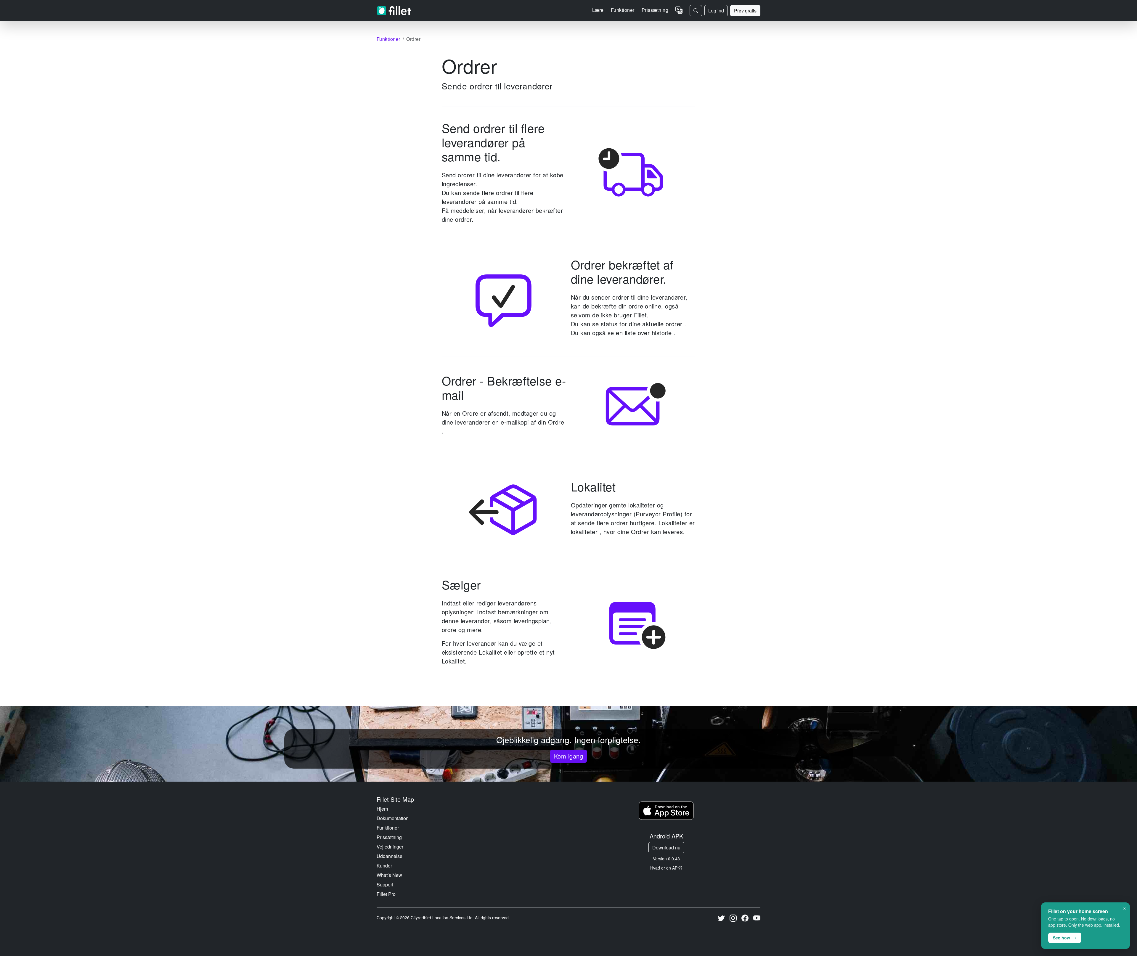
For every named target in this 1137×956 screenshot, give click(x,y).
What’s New (389, 875)
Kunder (384, 865)
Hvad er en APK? (666, 868)
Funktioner (388, 827)
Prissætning (655, 10)
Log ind (716, 10)
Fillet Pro (386, 894)
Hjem (382, 808)
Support (385, 884)
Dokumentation (393, 818)
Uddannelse (389, 856)
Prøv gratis (745, 10)
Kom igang (568, 756)
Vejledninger (390, 846)
